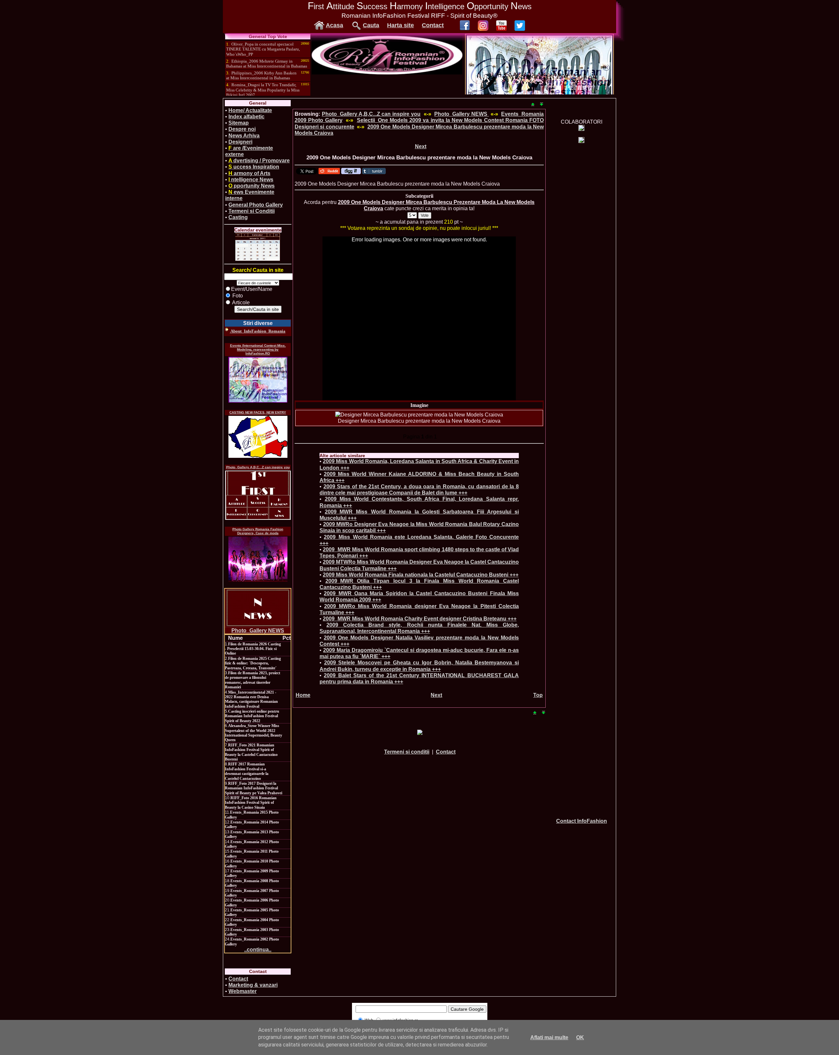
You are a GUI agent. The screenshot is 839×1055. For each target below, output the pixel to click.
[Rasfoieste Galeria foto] (387, 72)
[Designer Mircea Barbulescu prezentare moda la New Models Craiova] (419, 415)
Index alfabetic (246, 116)
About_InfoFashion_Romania (257, 331)
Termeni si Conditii (251, 211)
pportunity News (251, 186)
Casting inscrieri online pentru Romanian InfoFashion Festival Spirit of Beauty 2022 (252, 716)
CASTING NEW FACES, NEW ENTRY (257, 412)
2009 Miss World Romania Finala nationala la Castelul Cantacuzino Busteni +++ (420, 575)
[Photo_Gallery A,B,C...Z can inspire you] (258, 495)
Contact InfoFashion (581, 821)
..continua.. (257, 949)
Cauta (371, 25)
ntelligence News (250, 179)
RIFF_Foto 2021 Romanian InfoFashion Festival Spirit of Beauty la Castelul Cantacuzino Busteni (251, 752)
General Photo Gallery (255, 205)
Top (538, 695)
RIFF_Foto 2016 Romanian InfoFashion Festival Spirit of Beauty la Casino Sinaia (251, 803)
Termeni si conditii (406, 752)
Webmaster (242, 991)
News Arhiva (244, 135)
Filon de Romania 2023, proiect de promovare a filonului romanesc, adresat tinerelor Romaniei (252, 680)
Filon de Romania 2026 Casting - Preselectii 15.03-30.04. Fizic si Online (253, 649)
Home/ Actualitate (250, 110)
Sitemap (238, 123)
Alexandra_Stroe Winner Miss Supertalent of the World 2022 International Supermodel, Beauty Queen (253, 732)
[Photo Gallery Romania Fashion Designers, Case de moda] (257, 559)
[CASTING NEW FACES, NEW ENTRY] (257, 437)
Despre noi (242, 129)
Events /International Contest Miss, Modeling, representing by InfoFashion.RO (258, 349)
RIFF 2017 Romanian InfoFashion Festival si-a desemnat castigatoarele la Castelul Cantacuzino (246, 771)
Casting (238, 217)
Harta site (400, 25)
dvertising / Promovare (259, 160)
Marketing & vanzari (253, 985)
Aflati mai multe (549, 1037)
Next (420, 146)
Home (303, 695)
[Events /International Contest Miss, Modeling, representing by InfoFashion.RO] (257, 380)
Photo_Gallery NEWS (257, 630)
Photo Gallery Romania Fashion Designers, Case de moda (257, 531)
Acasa (334, 25)
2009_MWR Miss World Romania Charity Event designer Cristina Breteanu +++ (420, 618)
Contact (433, 25)
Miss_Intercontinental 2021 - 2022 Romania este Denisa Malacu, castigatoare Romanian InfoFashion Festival (251, 699)
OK (580, 1037)
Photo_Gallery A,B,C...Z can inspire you (258, 467)
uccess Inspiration (253, 167)
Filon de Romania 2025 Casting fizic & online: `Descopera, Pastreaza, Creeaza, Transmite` (253, 663)
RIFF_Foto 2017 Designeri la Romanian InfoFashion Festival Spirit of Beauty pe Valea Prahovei (253, 788)
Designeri (240, 142)
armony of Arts (249, 173)
